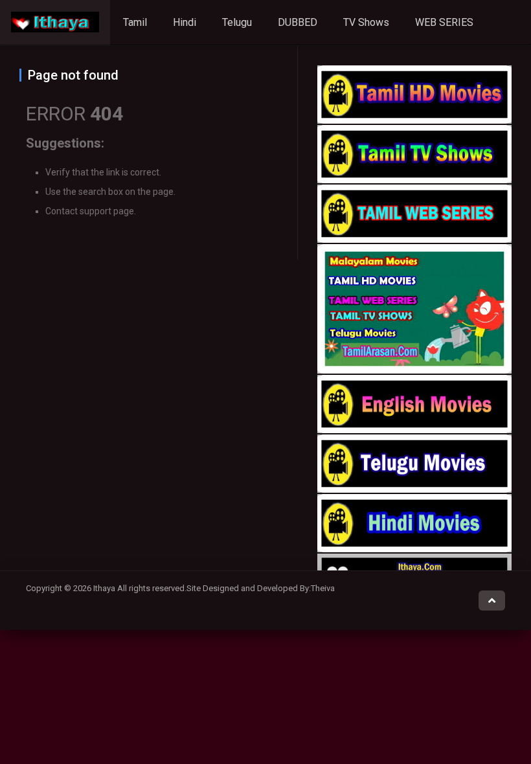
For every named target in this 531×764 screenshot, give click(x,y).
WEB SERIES (444, 22)
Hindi (184, 22)
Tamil (135, 22)
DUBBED (297, 22)
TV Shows (366, 22)
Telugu (237, 22)
